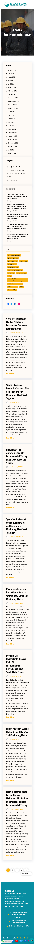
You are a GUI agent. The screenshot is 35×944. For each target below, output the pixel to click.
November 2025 (13, 101)
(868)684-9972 (24, 926)
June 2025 (11, 119)
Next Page (26, 873)
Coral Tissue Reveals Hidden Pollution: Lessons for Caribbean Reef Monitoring (17, 196)
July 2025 (11, 115)
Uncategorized (13, 180)
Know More (10, 373)
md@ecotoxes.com (19, 923)
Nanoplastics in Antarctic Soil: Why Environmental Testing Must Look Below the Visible (17, 216)
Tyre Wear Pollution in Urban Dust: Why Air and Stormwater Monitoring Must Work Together (17, 226)
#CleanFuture (23, 261)
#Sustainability (12, 289)
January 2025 (12, 136)
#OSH (21, 287)
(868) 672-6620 (14, 926)
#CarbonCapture (12, 261)
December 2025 (13, 98)
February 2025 (12, 132)
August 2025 (12, 112)
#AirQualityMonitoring (14, 255)
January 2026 (12, 94)
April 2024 (11, 150)
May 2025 (11, 122)
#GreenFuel (11, 273)
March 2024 (12, 153)
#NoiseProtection (12, 287)
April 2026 (11, 84)
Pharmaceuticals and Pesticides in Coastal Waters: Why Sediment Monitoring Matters (17, 236)
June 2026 (11, 77)
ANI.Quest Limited (23, 938)
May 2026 (11, 80)
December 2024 (13, 139)
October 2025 (12, 105)
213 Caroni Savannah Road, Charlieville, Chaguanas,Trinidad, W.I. (18, 915)
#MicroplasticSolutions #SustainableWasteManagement (16, 280)
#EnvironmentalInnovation (15, 270)
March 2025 (12, 129)
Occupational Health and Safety (16, 175)
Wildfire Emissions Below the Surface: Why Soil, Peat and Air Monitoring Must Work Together (16, 206)
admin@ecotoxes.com (19, 920)
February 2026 (12, 91)
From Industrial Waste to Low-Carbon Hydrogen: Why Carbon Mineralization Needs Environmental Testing (17, 798)
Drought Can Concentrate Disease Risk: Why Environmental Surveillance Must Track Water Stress (16, 664)
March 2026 (12, 87)
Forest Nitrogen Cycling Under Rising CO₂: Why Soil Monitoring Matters (17, 732)
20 (26, 870)
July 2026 (11, 73)
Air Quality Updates (14, 167)
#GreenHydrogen (21, 273)
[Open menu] (29, 4)
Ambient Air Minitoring (16, 170)
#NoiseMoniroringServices (15, 284)
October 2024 (12, 146)
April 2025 (11, 126)
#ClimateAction (12, 264)
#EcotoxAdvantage (13, 267)
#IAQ (9, 276)
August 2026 (12, 70)
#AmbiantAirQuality (13, 258)
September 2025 (13, 108)
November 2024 (13, 143)
